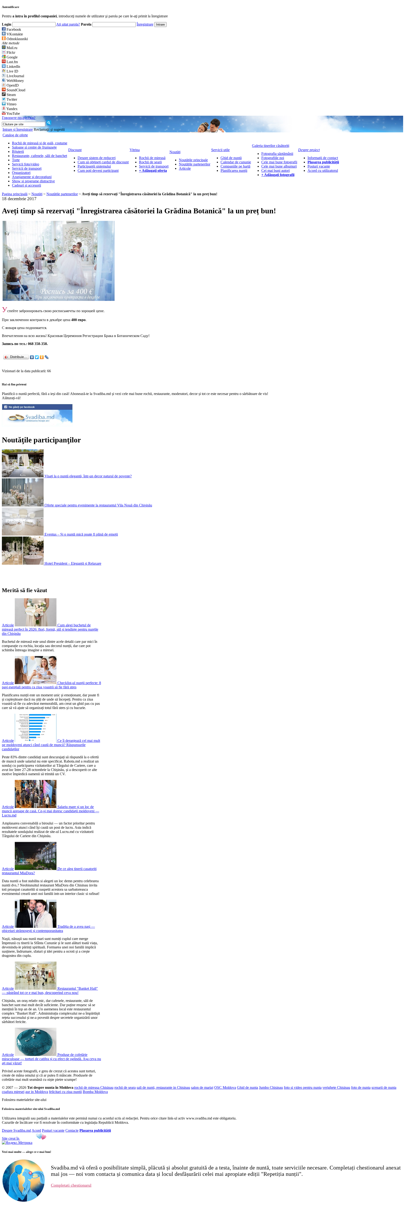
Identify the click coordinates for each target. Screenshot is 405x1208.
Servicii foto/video (25, 164)
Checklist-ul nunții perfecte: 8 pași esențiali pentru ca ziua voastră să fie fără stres (51, 685)
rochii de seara (125, 1087)
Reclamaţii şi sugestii (49, 129)
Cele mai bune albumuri (279, 166)
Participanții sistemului (94, 166)
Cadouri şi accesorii (26, 185)
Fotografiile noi (272, 158)
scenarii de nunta (383, 1087)
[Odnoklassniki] (41, 357)
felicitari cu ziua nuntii (65, 1092)
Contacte (72, 1130)
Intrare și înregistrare (18, 129)
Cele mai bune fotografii (279, 162)
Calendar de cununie (236, 162)
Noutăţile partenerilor (194, 164)
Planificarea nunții (234, 171)
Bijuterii (18, 151)
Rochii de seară (150, 162)
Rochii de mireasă (152, 158)
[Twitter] (36, 357)
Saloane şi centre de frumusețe (34, 147)
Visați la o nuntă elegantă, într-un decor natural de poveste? (88, 476)
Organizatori (21, 173)
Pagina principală (14, 194)
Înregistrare (145, 24)
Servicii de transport (26, 168)
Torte (16, 160)
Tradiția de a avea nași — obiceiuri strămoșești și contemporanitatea (48, 928)
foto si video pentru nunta (303, 1087)
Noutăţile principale (193, 160)
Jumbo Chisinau (271, 1087)
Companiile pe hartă (235, 166)
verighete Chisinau (336, 1087)
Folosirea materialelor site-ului (24, 1100)
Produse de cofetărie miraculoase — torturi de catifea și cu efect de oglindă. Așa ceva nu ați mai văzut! (51, 1059)
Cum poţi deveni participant (98, 171)
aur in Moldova (36, 1092)
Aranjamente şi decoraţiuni (32, 177)
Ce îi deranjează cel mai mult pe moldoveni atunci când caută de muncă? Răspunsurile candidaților (51, 745)
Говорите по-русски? (18, 118)
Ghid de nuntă (231, 158)
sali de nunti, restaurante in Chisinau (163, 1087)
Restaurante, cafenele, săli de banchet (39, 156)
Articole (185, 168)
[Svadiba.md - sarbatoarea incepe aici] (37, 425)
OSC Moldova (225, 1087)
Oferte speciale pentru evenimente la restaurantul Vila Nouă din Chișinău (98, 505)
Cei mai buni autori (275, 171)
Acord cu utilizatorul (323, 171)
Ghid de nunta (247, 1087)
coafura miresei (13, 1092)
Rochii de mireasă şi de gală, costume (39, 143)
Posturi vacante (319, 166)
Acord (36, 1130)
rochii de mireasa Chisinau (93, 1087)
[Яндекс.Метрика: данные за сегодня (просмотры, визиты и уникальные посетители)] (17, 1143)
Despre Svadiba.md (16, 1130)
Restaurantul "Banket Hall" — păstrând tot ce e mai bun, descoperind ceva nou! (50, 990)
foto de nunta (361, 1087)
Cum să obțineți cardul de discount (103, 162)
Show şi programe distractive (33, 181)
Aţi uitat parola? (68, 24)
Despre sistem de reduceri (97, 158)
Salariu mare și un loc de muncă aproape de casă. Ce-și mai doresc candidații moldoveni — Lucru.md (50, 811)
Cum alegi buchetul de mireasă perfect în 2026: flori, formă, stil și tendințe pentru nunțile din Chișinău (50, 629)
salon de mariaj (202, 1087)
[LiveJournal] (46, 357)
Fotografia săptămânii (277, 154)
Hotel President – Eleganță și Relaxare (73, 563)
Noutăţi (36, 194)
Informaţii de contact (323, 158)
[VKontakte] (32, 357)
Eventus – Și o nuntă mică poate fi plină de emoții (81, 534)
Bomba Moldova (95, 1092)
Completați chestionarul (71, 1185)
